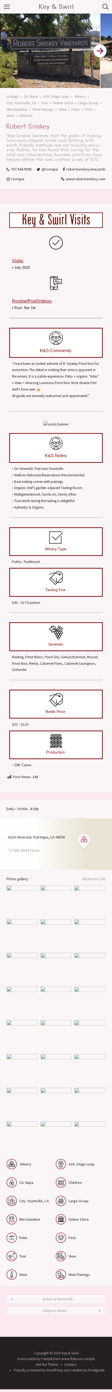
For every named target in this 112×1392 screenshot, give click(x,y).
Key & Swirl (56, 7)
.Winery (80, 96)
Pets (88, 109)
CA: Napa (31, 96)
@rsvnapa (50, 169)
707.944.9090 (21, 169)
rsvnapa (17, 178)
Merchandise (17, 109)
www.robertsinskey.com (85, 178)
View (10, 115)
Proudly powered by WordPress (38, 1370)
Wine (63, 109)
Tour (44, 102)
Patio (75, 109)
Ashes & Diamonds (58, 1298)
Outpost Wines (54, 1310)
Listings (13, 96)
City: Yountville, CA (21, 102)
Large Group (88, 102)
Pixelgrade (96, 1370)
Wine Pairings (43, 109)
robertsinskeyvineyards (85, 169)
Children (25, 115)
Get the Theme (47, 1364)
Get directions (26, 850)
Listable (77, 1370)
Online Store (63, 102)
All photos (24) (93, 878)
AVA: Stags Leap (56, 96)
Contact (70, 1364)
